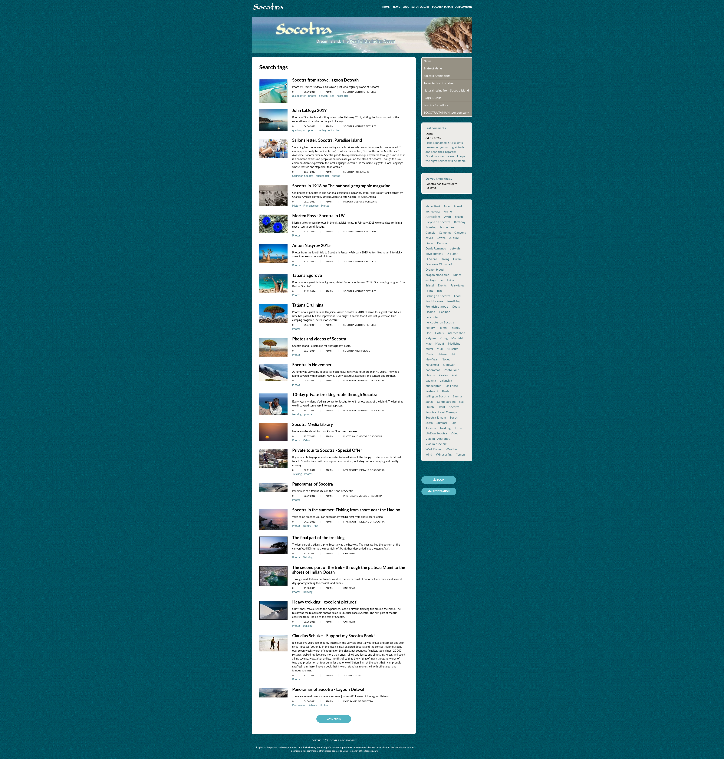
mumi (429, 348)
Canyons (460, 232)
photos (312, 96)
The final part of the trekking (318, 538)
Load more (334, 719)
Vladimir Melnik (436, 444)
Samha (457, 396)
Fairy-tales (457, 285)
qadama (431, 380)
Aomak (458, 206)
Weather (451, 449)
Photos (325, 206)
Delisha (442, 243)
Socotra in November (311, 365)
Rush (445, 391)
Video (306, 440)
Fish (316, 526)
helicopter (342, 96)
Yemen (460, 454)
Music (430, 354)
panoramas (433, 370)
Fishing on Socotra (438, 296)
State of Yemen (433, 68)
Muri (440, 348)
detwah (323, 96)
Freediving (453, 301)
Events (442, 285)
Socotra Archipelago (437, 75)
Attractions (433, 216)
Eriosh (451, 280)
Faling (429, 290)
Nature (307, 526)
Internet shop (456, 333)
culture (454, 237)
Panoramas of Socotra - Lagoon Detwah (328, 689)
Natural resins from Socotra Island (446, 90)
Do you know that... (439, 178)
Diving (445, 259)
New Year (432, 359)
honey (456, 327)
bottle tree (447, 227)
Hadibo (430, 311)
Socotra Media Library (312, 425)
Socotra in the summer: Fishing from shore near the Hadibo (346, 510)
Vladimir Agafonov (438, 438)
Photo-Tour (451, 370)
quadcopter (299, 96)
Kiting (444, 338)
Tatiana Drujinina (307, 305)
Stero (429, 422)
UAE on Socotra (436, 433)
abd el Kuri (433, 206)
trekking (296, 414)
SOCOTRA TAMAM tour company (452, 7)
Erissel (430, 285)
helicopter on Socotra (440, 322)
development (434, 253)
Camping (445, 232)
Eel (441, 280)
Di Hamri (452, 253)
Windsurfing (444, 454)
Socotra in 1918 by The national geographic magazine (341, 186)
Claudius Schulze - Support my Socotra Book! (333, 636)
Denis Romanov (436, 248)
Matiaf (439, 343)
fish (439, 290)
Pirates (443, 375)
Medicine (454, 343)
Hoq (428, 333)
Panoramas (298, 705)
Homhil (443, 327)
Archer (448, 211)
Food (457, 296)
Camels (430, 232)
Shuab (430, 407)
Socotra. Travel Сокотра (442, 412)
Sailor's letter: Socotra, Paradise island (327, 140)
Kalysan (431, 338)
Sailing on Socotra (302, 176)
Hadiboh (444, 311)
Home (386, 7)
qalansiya (446, 380)
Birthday (459, 222)
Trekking (297, 474)
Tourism (431, 428)
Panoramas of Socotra (312, 484)
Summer (441, 422)
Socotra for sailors (416, 7)
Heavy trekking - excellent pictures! (324, 602)
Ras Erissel (452, 385)
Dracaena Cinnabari (439, 264)
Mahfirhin (457, 338)
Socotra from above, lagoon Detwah (325, 80)
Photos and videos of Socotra (319, 339)
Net (452, 354)
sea (332, 96)
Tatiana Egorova (307, 275)
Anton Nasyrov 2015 (311, 246)
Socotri (454, 417)
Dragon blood (435, 269)
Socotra (454, 407)
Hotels (439, 333)
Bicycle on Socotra (438, 222)
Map (429, 343)
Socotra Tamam (436, 417)
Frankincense (310, 206)
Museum (452, 348)
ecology (431, 280)
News (396, 7)
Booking (431, 227)
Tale (453, 422)
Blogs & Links (432, 97)
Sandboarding (446, 401)
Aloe (447, 206)
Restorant (432, 391)
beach (459, 216)
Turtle (458, 428)
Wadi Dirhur (434, 449)
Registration (440, 491)
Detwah (312, 705)
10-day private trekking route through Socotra (334, 395)
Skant (441, 407)
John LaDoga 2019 (309, 111)
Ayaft (447, 216)
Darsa (429, 243)
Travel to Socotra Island (439, 83)
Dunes (457, 274)
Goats (456, 306)
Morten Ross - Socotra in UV (318, 216)
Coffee (441, 237)
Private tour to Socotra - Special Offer (327, 450)
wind (429, 454)
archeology (433, 211)
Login (440, 480)
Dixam (457, 259)
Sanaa (429, 401)
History (296, 206)
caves (429, 237)
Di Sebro (431, 259)
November (432, 364)
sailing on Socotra (329, 130)
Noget (446, 359)
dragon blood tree (437, 274)
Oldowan (449, 364)
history (430, 327)
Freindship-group (437, 306)
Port (454, 375)
